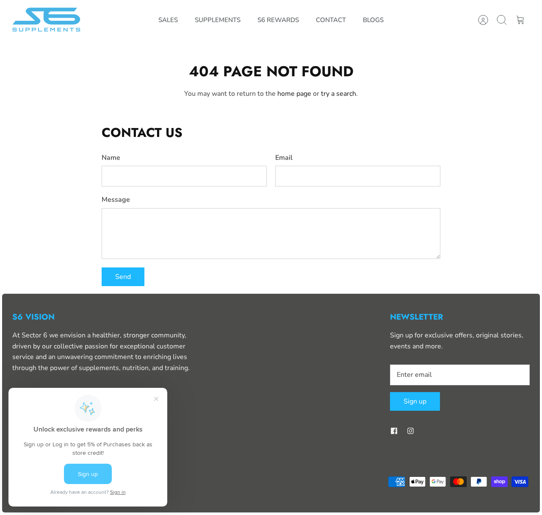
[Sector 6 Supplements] (47, 20)
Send (123, 276)
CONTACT (331, 20)
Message (116, 199)
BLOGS (373, 20)
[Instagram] (410, 430)
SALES (168, 20)
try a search (338, 93)
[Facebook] (394, 430)
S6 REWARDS (278, 20)
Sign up (415, 401)
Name (111, 157)
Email (284, 157)
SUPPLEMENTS (218, 20)
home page (294, 93)
